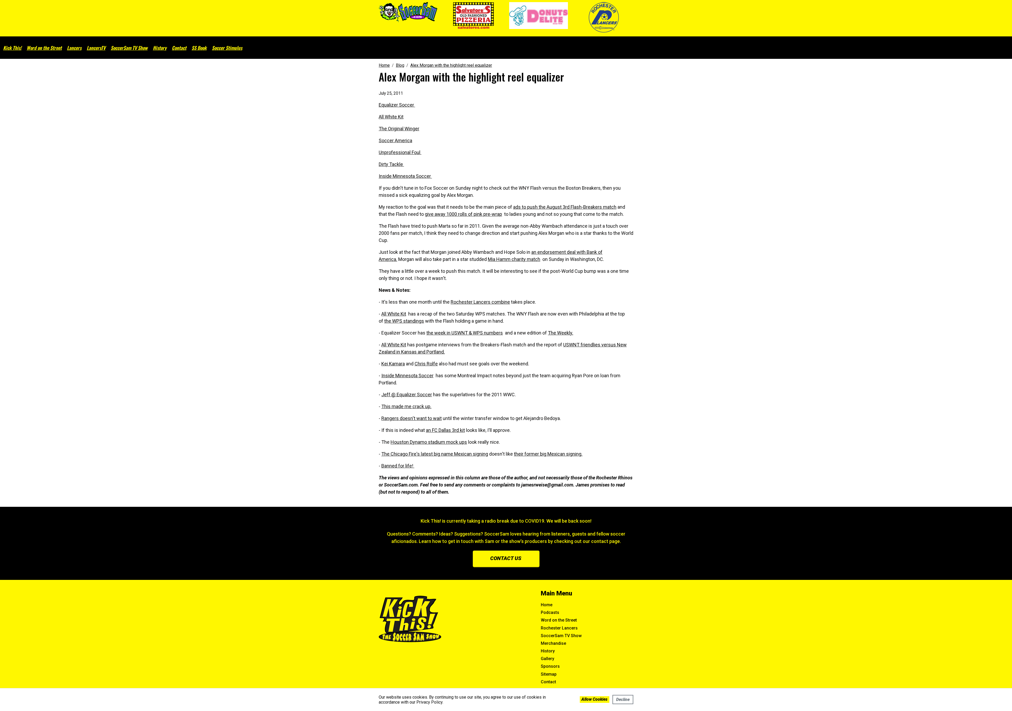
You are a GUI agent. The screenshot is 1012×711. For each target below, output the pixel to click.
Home (546, 604)
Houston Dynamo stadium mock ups (429, 442)
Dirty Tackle (391, 164)
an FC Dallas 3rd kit (445, 430)
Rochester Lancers (559, 628)
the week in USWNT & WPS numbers (464, 333)
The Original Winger (399, 128)
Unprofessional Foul (400, 152)
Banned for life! (397, 466)
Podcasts (550, 612)
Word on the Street (44, 47)
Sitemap (549, 674)
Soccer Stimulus (227, 47)
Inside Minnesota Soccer (405, 176)
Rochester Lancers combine (480, 302)
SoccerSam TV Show (129, 47)
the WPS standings (404, 321)
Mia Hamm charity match (514, 259)
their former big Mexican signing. (548, 454)
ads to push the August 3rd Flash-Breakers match (564, 207)
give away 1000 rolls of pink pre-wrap (463, 214)
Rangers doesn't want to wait (411, 418)
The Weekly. (560, 333)
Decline (623, 699)
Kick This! (12, 47)
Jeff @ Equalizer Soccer (406, 394)
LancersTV (96, 47)
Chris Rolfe (426, 363)
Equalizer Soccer (397, 105)
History (160, 47)
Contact (179, 47)
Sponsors (550, 666)
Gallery (547, 658)
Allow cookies (594, 699)
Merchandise (553, 643)
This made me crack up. (406, 406)
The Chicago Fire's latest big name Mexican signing (434, 454)
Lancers (74, 47)
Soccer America (395, 140)
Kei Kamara (393, 363)
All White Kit (391, 117)
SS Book (199, 47)
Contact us (505, 558)
